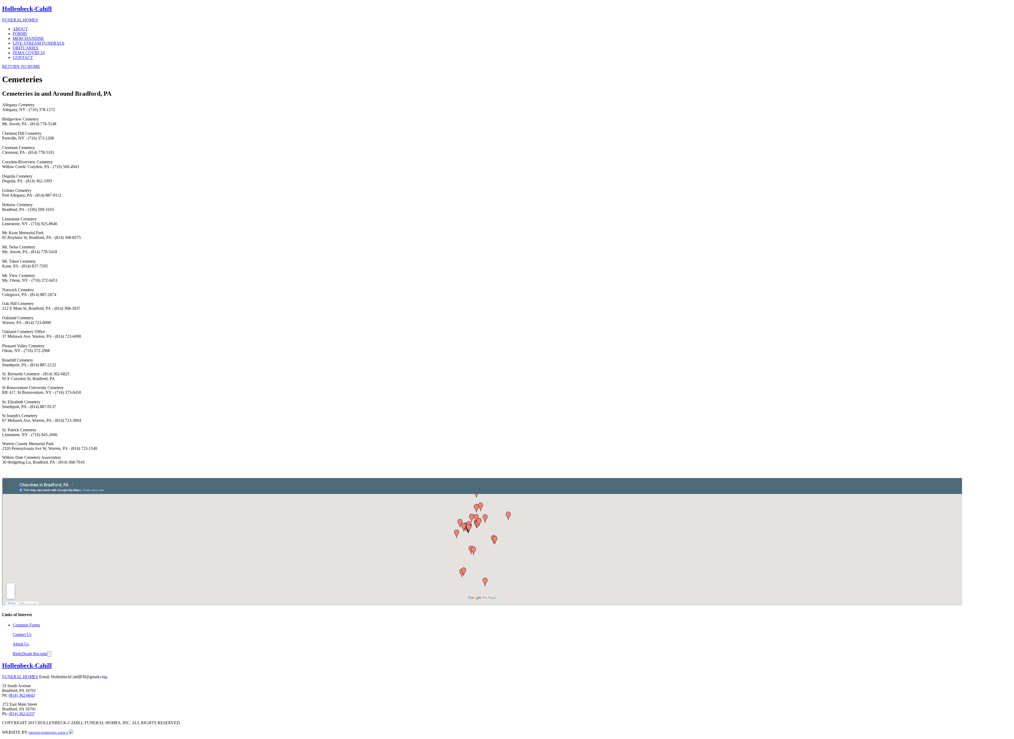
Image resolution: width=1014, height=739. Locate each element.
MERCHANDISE (28, 38)
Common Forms (26, 625)
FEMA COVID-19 (29, 52)
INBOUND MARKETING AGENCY (49, 732)
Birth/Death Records (30, 654)
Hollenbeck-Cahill (27, 665)
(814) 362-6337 (22, 714)
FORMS (20, 33)
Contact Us (22, 634)
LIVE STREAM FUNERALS (38, 43)
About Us (21, 644)
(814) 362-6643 (22, 695)
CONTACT (23, 57)
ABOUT (20, 29)
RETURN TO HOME (21, 66)
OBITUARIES (25, 48)
